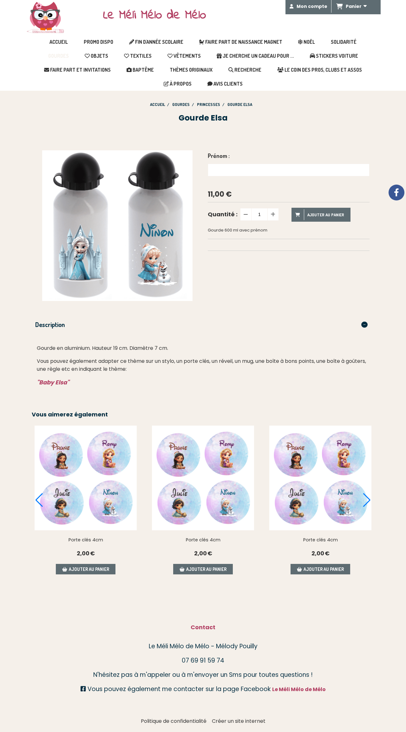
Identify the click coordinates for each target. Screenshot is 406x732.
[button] (39, 500)
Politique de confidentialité (173, 721)
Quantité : (223, 214)
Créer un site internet (238, 721)
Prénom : (219, 155)
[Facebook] (396, 192)
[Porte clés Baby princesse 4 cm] (85, 478)
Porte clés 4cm (86, 540)
